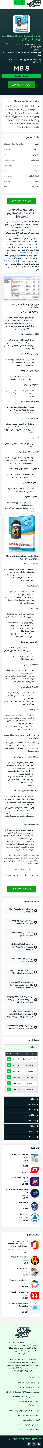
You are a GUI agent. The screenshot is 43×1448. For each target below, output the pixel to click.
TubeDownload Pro (19, 1292)
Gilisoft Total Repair (19, 1178)
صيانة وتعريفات (32, 60)
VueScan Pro (22, 1269)
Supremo (24, 1214)
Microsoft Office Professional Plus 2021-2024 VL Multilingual (17, 1244)
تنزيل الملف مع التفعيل (21, 84)
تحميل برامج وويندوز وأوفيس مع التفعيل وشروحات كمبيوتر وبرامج (23, 45)
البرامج (36, 50)
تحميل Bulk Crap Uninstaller (14, 261)
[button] (19, 2)
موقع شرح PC (9, 875)
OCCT (25, 1166)
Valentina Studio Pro (18, 1280)
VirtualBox (23, 1202)
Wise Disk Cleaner (20, 1154)
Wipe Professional (19, 1257)
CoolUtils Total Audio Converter (18, 1305)
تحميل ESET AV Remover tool (23, 253)
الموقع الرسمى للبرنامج (21, 870)
